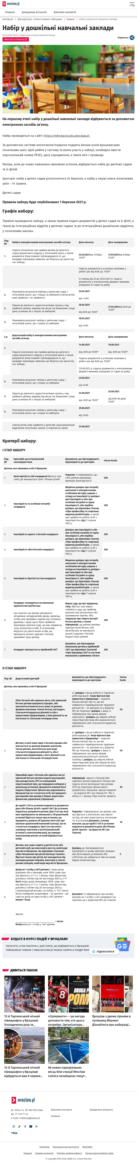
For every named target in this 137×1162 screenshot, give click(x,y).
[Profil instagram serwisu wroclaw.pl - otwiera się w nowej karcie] (13, 1126)
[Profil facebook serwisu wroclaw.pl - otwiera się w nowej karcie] (25, 1126)
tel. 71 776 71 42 (19, 1114)
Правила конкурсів (44, 1153)
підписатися (108, 951)
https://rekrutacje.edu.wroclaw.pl (66, 136)
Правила (28, 1153)
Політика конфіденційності (69, 1153)
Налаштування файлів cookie (99, 1153)
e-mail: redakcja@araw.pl (25, 1118)
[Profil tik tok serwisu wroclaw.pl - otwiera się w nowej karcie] (19, 1126)
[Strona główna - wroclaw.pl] (11, 3)
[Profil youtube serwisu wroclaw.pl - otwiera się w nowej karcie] (30, 1126)
